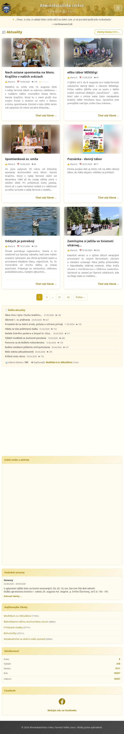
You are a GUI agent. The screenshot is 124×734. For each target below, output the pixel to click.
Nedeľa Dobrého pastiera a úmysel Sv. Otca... (28, 333)
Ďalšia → (80, 297)
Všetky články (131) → (108, 32)
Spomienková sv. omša (21, 159)
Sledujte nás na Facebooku (62, 710)
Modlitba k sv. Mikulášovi (59, 362)
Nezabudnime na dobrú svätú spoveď (25, 638)
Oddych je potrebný (19, 241)
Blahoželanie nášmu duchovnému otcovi (26, 621)
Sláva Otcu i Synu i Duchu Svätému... (24, 315)
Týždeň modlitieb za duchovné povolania (26, 338)
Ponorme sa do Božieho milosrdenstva (25, 342)
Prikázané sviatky (13, 627)
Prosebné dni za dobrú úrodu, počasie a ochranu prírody (34, 324)
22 (68, 297)
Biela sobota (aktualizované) (19, 351)
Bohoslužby (10, 633)
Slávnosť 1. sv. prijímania (18, 319)
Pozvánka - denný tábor (84, 159)
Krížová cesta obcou (15, 356)
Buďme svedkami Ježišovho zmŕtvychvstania (28, 347)
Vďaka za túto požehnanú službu (22, 328)
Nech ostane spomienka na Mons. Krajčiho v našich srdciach (30, 74)
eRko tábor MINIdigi (82, 72)
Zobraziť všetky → (13, 596)
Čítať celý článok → (46, 115)
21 (59, 297)
